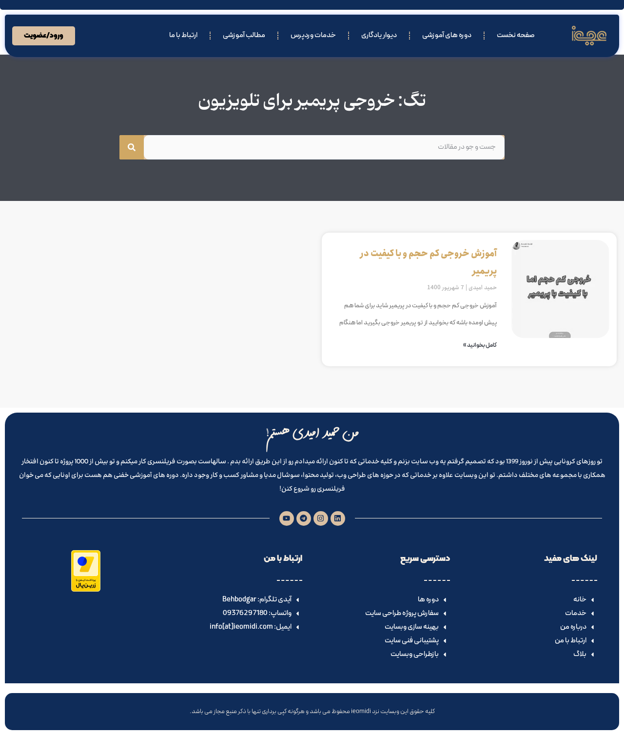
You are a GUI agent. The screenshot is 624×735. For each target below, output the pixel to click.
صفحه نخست (516, 35)
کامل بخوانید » (480, 345)
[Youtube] (286, 518)
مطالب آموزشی (244, 35)
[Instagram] (320, 518)
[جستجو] (131, 147)
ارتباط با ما (183, 35)
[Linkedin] (338, 518)
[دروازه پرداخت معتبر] (85, 590)
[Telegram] (303, 518)
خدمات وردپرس (313, 35)
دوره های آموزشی (446, 35)
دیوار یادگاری (379, 35)
